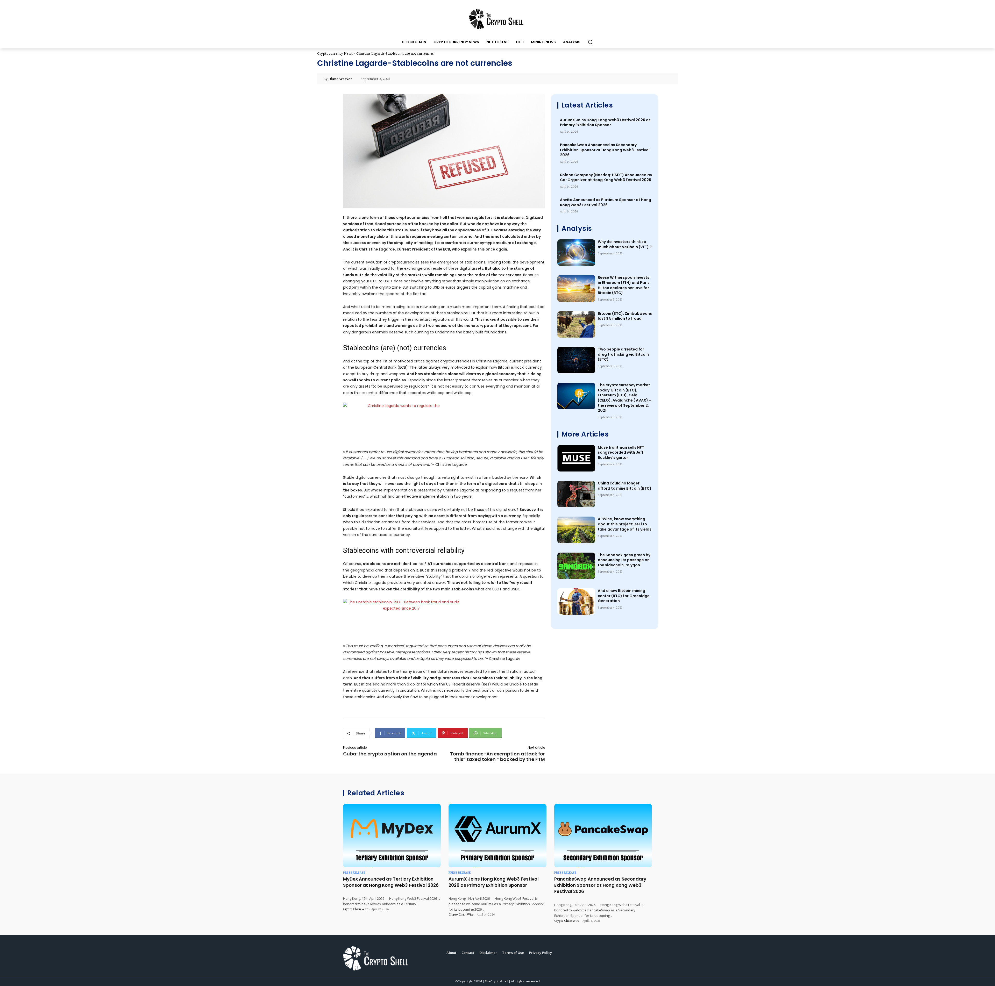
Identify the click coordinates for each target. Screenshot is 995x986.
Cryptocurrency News (335, 53)
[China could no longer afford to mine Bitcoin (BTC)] (576, 494)
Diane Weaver (340, 79)
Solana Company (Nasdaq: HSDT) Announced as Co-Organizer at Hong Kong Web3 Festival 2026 (606, 177)
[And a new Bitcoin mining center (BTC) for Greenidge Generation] (576, 601)
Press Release (354, 872)
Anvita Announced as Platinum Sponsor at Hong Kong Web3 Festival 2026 (605, 202)
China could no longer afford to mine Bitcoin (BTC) (624, 486)
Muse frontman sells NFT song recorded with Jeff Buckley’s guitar (621, 452)
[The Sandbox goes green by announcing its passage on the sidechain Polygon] (576, 566)
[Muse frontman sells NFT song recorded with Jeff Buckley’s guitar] (576, 458)
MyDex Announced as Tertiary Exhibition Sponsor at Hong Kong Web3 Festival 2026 (391, 882)
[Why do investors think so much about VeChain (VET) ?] (576, 252)
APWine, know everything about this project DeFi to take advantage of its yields (624, 524)
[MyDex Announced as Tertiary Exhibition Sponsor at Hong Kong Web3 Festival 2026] (392, 835)
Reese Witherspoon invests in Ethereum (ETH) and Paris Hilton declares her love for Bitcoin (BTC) (624, 285)
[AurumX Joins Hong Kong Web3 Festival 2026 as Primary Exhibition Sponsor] (497, 835)
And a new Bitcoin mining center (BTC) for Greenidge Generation (624, 595)
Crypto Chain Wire (355, 909)
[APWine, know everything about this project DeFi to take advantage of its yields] (576, 530)
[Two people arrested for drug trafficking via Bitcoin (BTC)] (576, 360)
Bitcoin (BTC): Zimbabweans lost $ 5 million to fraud (625, 316)
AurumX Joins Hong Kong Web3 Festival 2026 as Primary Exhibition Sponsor (605, 122)
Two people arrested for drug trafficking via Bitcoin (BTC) (623, 354)
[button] (590, 42)
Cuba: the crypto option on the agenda (390, 754)
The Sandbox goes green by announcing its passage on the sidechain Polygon (624, 560)
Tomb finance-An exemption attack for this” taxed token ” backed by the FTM (497, 756)
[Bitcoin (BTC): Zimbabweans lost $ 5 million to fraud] (576, 324)
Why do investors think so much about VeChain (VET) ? (625, 244)
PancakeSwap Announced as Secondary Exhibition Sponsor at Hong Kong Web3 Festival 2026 (605, 150)
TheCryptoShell (496, 981)
